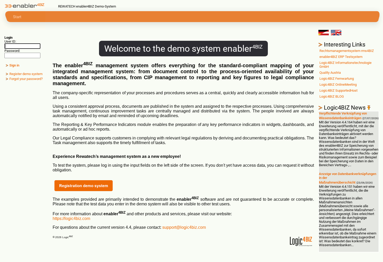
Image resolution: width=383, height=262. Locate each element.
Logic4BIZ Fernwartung (336, 78)
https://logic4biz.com (71, 218)
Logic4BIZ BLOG (331, 96)
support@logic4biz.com (184, 227)
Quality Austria (330, 73)
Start (17, 17)
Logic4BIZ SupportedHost (338, 90)
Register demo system (25, 74)
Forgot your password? (26, 79)
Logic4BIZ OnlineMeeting (338, 84)
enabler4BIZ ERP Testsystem (340, 57)
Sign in (14, 65)
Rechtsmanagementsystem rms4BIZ (346, 51)
